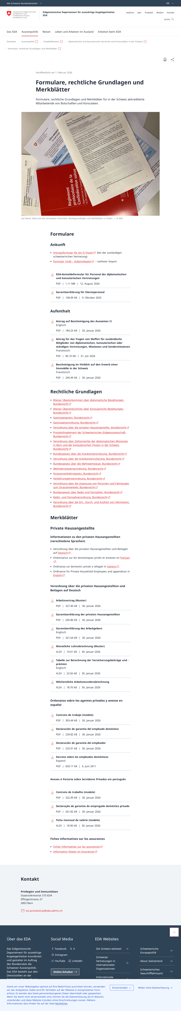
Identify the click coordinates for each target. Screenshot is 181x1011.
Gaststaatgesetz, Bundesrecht (71, 417)
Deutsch (63, 552)
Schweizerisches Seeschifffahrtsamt (151, 971)
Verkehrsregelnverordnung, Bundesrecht (77, 478)
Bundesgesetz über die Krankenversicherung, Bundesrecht (88, 453)
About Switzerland (151, 961)
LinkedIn (77, 961)
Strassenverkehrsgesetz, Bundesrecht (75, 473)
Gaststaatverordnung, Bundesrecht (74, 422)
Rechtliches (61, 1003)
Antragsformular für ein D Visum (73, 252)
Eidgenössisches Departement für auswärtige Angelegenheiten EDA (79, 14)
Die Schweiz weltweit (108, 948)
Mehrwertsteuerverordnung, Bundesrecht (78, 468)
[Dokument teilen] (172, 59)
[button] (12, 31)
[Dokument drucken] (165, 59)
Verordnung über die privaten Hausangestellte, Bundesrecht (89, 427)
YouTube (60, 961)
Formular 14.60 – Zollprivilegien (72, 261)
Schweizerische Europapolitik (149, 950)
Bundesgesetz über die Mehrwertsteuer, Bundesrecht (85, 463)
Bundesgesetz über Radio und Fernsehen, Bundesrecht (86, 492)
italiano (111, 566)
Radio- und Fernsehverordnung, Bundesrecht (80, 497)
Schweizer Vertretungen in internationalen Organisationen (105, 962)
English (57, 575)
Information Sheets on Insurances (73, 851)
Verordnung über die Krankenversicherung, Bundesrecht (87, 458)
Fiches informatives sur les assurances (76, 846)
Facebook (60, 948)
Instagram (61, 954)
